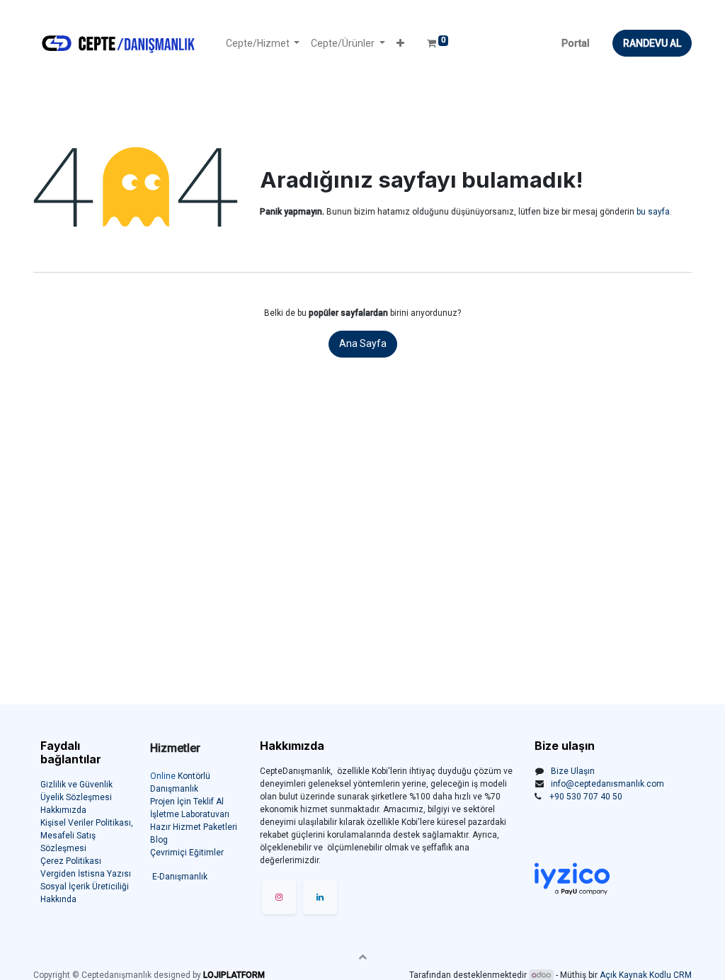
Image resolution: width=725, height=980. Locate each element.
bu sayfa (653, 212)
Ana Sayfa (363, 343)
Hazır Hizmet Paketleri (193, 827)
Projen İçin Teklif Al (187, 802)
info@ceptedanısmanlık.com (607, 784)
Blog (159, 840)
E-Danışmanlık (179, 877)
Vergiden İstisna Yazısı (85, 874)
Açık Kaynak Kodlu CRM (646, 975)
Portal (575, 43)
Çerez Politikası (70, 861)
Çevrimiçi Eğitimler (187, 853)
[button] (400, 43)
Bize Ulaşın (573, 771)
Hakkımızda (63, 810)
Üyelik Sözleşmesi (76, 797)
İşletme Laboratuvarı (189, 814)
